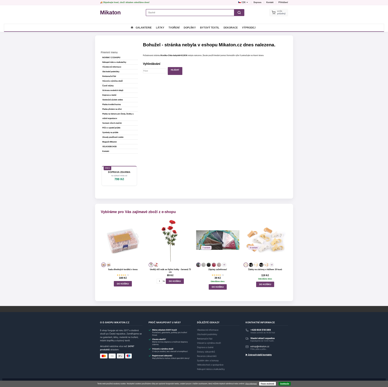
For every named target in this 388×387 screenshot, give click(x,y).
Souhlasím (284, 384)
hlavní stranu (258, 55)
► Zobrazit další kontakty (259, 355)
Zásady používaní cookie (113, 137)
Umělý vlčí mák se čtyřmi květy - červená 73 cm (170, 270)
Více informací (251, 384)
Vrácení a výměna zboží (112, 81)
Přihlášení (283, 2)
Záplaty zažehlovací (217, 269)
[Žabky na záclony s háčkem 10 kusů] (265, 240)
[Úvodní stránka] (132, 27)
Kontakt (269, 2)
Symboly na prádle (110, 132)
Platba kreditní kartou (111, 104)
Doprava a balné (109, 95)
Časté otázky (108, 86)
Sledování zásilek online (112, 100)
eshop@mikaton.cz (259, 346)
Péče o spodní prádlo (111, 128)
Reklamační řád (109, 76)
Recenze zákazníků (206, 356)
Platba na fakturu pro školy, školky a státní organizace (118, 116)
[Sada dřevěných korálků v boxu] (122, 240)
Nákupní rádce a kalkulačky (211, 369)
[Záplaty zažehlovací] (217, 240)
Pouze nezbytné (267, 384)
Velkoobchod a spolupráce (210, 365)
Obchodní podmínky (110, 72)
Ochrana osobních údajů (112, 90)
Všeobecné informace (111, 67)
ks (164, 281)
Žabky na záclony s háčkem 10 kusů (265, 269)
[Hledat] (239, 12)
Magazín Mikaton (109, 142)
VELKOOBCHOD (109, 147)
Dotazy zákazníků (206, 352)
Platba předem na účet (112, 109)
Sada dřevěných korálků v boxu (123, 269)
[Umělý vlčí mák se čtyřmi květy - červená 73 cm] (170, 240)
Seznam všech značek (112, 123)
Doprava (257, 2)
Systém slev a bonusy (208, 360)
